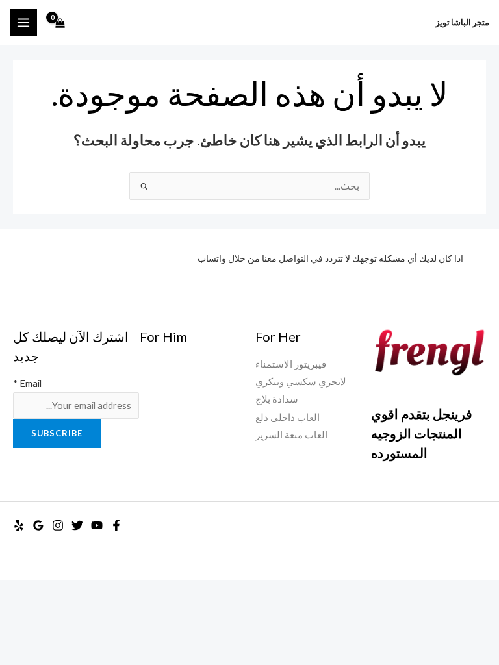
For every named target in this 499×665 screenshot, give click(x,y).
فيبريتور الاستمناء (290, 364)
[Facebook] (116, 525)
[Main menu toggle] (23, 22)
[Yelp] (19, 525)
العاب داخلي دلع (287, 417)
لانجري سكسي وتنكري (300, 381)
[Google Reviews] (38, 525)
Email (27, 383)
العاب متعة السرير (291, 434)
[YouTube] (97, 525)
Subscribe (57, 433)
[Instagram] (58, 525)
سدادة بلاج (276, 399)
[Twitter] (77, 525)
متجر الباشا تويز (462, 22)
